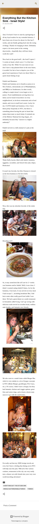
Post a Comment (9, 505)
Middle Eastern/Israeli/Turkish (14, 489)
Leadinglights (24, 521)
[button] (4, 28)
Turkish (30, 489)
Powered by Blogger (21, 516)
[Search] (36, 3)
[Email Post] (4, 483)
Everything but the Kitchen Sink (14, 485)
